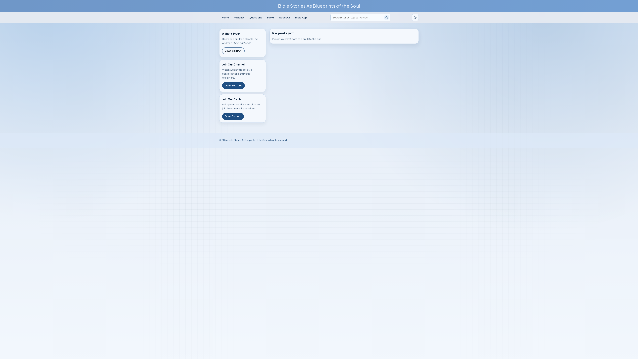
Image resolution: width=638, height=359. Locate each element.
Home (225, 17)
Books (270, 17)
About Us (284, 17)
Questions (255, 17)
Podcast (239, 17)
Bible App (301, 17)
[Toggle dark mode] (415, 17)
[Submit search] (386, 17)
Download (233, 50)
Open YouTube (233, 85)
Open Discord (233, 116)
